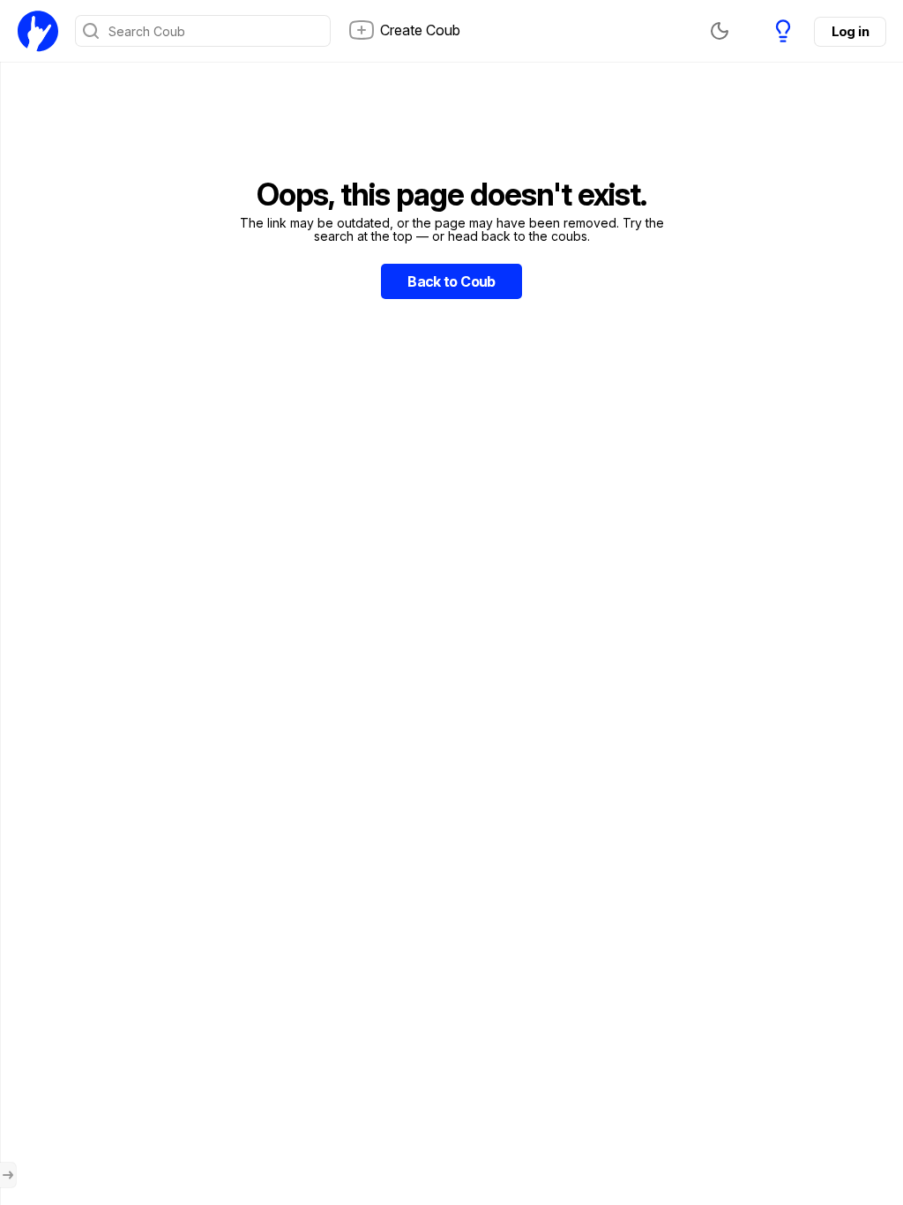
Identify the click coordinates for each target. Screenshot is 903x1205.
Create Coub (420, 30)
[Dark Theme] (719, 31)
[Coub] (38, 31)
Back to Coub (451, 281)
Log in (850, 31)
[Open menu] (8, 1175)
